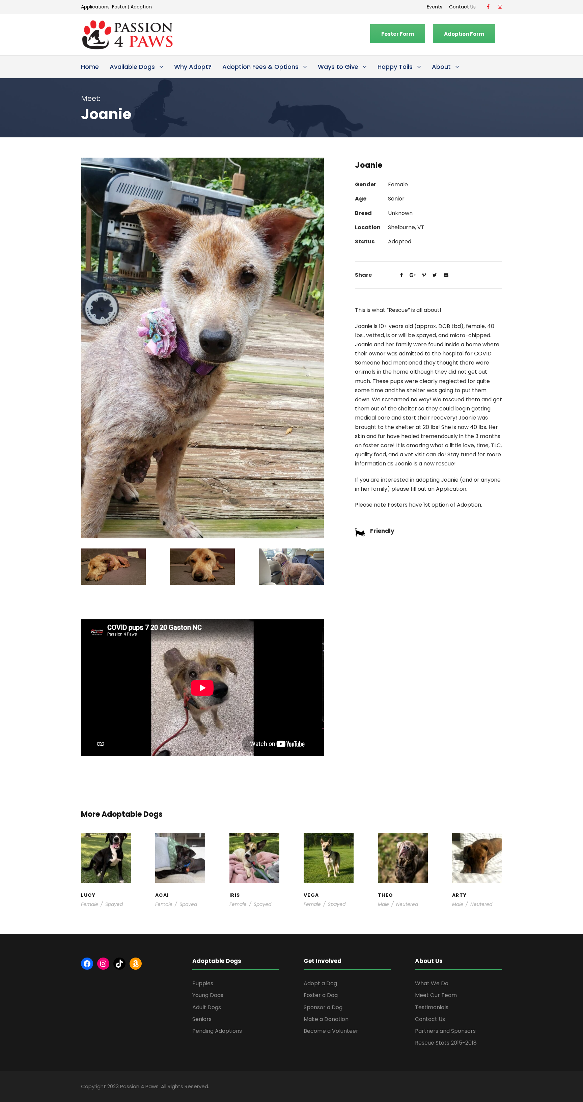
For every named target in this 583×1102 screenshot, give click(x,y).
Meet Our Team (436, 995)
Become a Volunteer (331, 1031)
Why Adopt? (193, 66)
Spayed (114, 904)
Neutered (407, 904)
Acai (180, 846)
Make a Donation (326, 1019)
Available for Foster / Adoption (106, 863)
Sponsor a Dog (323, 1007)
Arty (477, 850)
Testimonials (431, 1007)
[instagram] (500, 6)
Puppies (202, 983)
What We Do (431, 983)
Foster (119, 6)
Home (90, 66)
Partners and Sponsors (445, 1031)
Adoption (141, 6)
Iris (254, 846)
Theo (402, 846)
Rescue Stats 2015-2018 (446, 1043)
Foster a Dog (321, 995)
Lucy (106, 846)
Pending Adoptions (217, 1031)
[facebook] (488, 6)
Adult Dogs (206, 1007)
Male (383, 904)
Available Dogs (132, 66)
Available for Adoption (329, 874)
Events (434, 6)
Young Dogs (479, 880)
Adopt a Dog (320, 983)
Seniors (202, 1019)
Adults (325, 860)
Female (89, 904)
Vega (328, 853)
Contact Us (463, 6)
